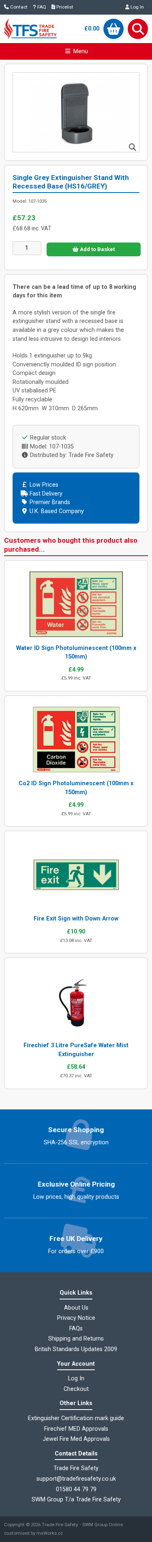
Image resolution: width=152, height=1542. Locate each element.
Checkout (76, 1389)
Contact (18, 7)
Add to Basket (97, 249)
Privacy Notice (76, 1318)
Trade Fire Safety (59, 1524)
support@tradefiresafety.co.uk (76, 1478)
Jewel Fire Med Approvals (76, 1439)
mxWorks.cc (49, 1533)
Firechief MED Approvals (76, 1428)
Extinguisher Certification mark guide (76, 1418)
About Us (76, 1307)
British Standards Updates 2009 (76, 1349)
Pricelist (64, 7)
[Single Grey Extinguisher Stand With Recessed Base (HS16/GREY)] (76, 150)
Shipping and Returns (76, 1338)
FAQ (41, 7)
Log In (136, 7)
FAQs (76, 1328)
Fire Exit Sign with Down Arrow (76, 918)
